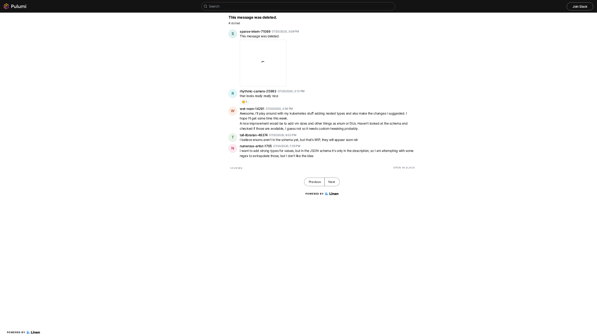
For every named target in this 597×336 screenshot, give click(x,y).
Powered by (16, 332)
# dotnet (234, 23)
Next (331, 182)
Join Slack (580, 6)
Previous (315, 182)
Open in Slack (404, 167)
